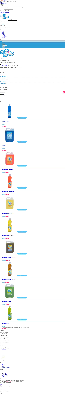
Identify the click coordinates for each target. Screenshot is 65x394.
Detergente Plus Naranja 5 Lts (8, 169)
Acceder (2, 4)
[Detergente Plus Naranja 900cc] (10, 187)
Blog (2, 358)
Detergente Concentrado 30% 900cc (9, 279)
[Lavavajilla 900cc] (10, 117)
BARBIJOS (1, 74)
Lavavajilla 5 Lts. (5, 145)
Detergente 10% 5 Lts (6, 301)
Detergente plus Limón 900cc (8, 235)
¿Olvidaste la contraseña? (4, 12)
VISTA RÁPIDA (21, 117)
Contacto (3, 37)
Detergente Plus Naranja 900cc (8, 191)
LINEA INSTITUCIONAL (4, 79)
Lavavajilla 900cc (5, 121)
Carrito (3, 365)
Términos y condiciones (6, 367)
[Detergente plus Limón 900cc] (10, 231)
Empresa (3, 34)
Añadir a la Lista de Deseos (12, 118)
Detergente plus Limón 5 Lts (7, 213)
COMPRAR (4, 126)
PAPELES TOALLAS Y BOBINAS (5, 84)
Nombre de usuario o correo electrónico (7, 7)
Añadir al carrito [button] (5, 118)
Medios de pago (4, 375)
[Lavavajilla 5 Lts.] (10, 141)
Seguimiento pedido (3, 3)
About (3, 356)
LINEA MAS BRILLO (3, 81)
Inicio (3, 31)
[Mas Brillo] (4, 18)
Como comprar (4, 374)
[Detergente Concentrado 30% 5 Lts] (10, 253)
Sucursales (1, 2)
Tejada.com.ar (8, 381)
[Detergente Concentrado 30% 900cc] (10, 275)
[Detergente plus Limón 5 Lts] (10, 209)
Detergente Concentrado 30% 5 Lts (9, 257)
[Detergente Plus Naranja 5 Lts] (10, 165)
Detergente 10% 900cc (6, 323)
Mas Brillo (3, 33)
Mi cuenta (3, 47)
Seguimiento (4, 373)
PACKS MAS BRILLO (3, 83)
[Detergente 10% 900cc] (10, 319)
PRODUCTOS (2, 28)
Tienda (3, 32)
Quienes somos (4, 36)
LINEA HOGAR (4, 65)
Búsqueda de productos (4, 20)
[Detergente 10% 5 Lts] (10, 297)
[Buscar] (64, 92)
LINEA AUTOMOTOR (3, 76)
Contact (3, 357)
